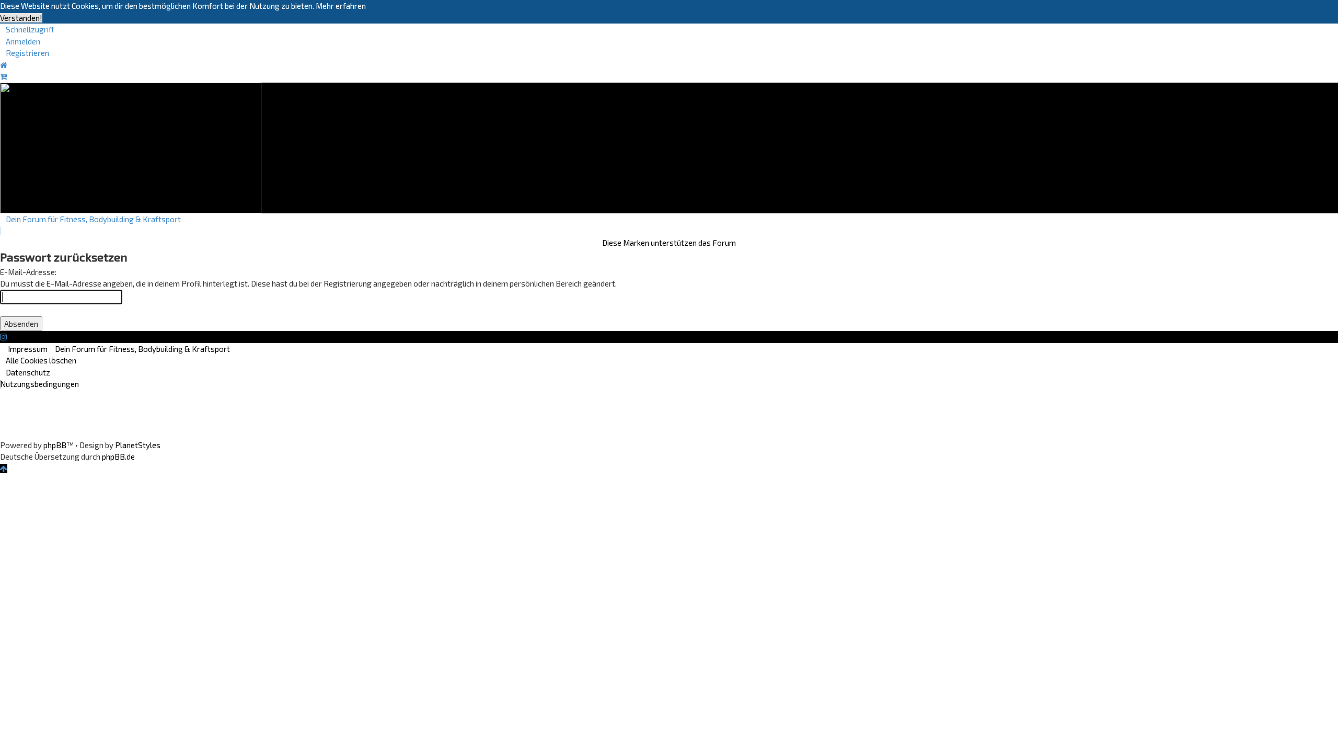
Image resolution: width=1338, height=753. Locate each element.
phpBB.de (118, 456)
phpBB (54, 445)
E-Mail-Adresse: (28, 272)
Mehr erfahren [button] (341, 5)
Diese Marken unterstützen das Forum (669, 242)
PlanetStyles (137, 445)
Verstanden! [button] (21, 17)
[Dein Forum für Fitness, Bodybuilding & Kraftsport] (130, 146)
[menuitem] (20, 41)
